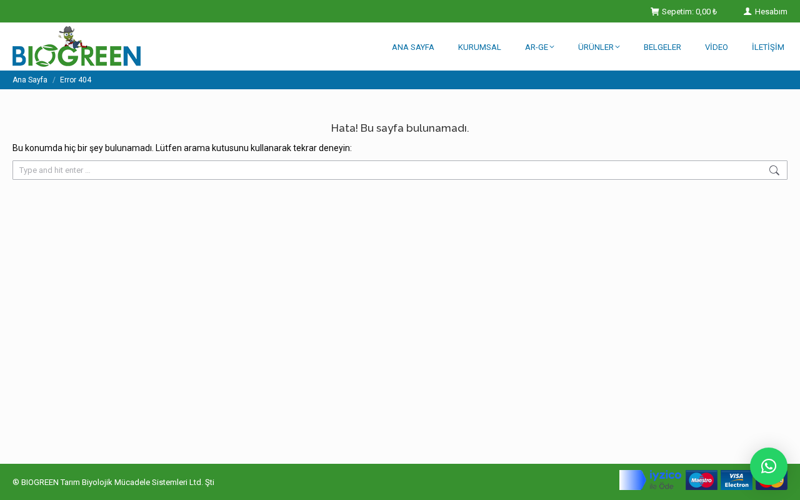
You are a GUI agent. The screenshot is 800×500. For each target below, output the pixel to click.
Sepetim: (689, 11)
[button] (769, 466)
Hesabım (770, 11)
